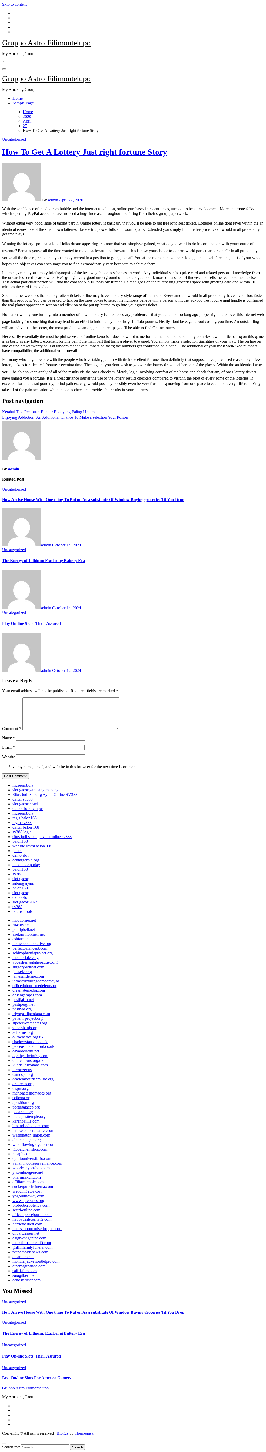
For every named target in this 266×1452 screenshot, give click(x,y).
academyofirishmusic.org (33, 1079)
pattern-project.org (27, 1018)
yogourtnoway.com (28, 1196)
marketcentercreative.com (33, 1130)
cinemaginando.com (28, 1266)
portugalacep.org (26, 1107)
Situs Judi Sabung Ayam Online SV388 (44, 794)
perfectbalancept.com (29, 948)
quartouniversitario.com (31, 1158)
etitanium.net (23, 1256)
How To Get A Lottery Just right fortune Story (84, 152)
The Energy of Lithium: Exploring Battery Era (43, 560)
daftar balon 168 (25, 827)
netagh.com (21, 1154)
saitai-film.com (24, 1270)
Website (8, 757)
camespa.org (22, 1074)
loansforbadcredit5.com (31, 1242)
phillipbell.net (23, 929)
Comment (11, 728)
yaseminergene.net (27, 1172)
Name (8, 737)
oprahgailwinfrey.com (30, 1055)
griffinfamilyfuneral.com (32, 1247)
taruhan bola (22, 911)
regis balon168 (24, 818)
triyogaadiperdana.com (31, 1013)
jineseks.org (22, 971)
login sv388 (22, 822)
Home (17, 98)
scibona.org (21, 1098)
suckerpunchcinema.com (32, 1186)
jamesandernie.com (28, 976)
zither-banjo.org (25, 1027)
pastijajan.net (23, 999)
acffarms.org (22, 1032)
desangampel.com (27, 995)
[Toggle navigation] (4, 69)
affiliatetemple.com (28, 1182)
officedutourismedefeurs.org (35, 985)
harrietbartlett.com (27, 1224)
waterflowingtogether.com (33, 1144)
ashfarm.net (21, 939)
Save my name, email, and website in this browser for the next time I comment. (72, 767)
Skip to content (14, 4)
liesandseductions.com (30, 1126)
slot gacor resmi (25, 804)
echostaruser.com (26, 1280)
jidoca (17, 850)
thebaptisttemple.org (28, 1116)
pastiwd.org (22, 1009)
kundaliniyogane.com (30, 1065)
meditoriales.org (25, 957)
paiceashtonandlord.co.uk (33, 1046)
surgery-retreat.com (28, 967)
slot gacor (20, 878)
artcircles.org (23, 1084)
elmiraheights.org (26, 1140)
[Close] (4, 1443)
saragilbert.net (23, 1275)
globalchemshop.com (29, 1149)
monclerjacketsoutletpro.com (35, 1261)
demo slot (20, 855)
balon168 (20, 841)
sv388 (17, 874)
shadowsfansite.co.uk (30, 1041)
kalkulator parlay (26, 864)
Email (8, 747)
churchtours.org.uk (27, 1060)
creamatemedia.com (28, 990)
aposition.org (23, 1102)
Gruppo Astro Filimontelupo (46, 42)
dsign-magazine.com (29, 1238)
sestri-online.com (26, 1210)
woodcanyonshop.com (31, 1168)
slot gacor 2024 (25, 902)
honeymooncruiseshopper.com (37, 1228)
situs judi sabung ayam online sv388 (42, 836)
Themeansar (84, 1433)
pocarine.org (22, 1112)
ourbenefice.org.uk (27, 1037)
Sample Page (23, 103)
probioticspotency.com (30, 1205)
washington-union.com (31, 1135)
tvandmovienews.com (30, 1252)
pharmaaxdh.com (26, 1177)
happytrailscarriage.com (31, 1219)
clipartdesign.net (25, 1233)
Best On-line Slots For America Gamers (36, 1378)
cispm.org (20, 1088)
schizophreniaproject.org (32, 953)
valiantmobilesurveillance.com (37, 1163)
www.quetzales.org (28, 1200)
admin (53, 200)
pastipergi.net (23, 1004)
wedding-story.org (27, 1191)
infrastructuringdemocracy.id (35, 981)
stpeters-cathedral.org (29, 1023)
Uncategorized (14, 139)
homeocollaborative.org (31, 943)
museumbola (22, 785)
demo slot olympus (27, 808)
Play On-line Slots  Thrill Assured (31, 623)
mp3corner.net (24, 920)
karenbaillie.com (25, 1121)
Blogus (62, 1433)
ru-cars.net (21, 925)
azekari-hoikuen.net (28, 934)
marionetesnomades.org (31, 1093)
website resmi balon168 (31, 846)
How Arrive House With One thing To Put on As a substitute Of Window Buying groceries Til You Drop (93, 499)
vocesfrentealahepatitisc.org (35, 962)
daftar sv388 (22, 799)
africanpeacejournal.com (32, 1214)
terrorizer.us (22, 1070)
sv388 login (22, 832)
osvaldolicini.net (25, 1051)
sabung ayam (23, 883)
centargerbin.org (25, 860)
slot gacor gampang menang (35, 790)
